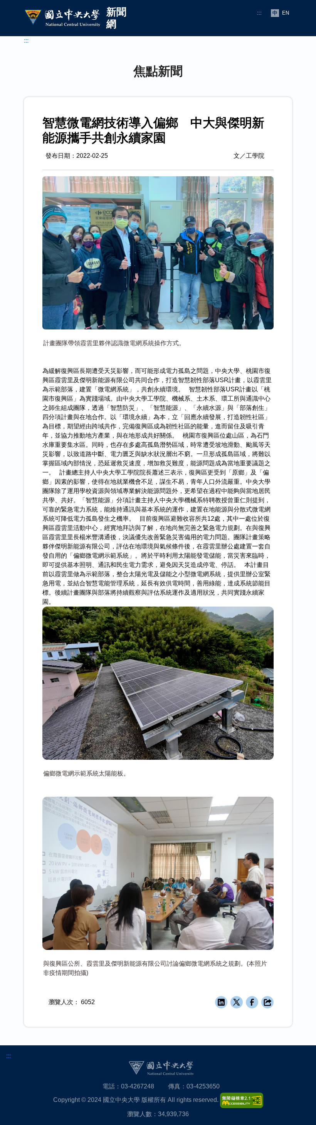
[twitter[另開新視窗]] (236, 1002)
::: (259, 13)
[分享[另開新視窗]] (267, 1002)
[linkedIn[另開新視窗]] (221, 1002)
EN (285, 13)
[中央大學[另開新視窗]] (161, 1068)
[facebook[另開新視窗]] (252, 1002)
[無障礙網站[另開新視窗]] (241, 1100)
